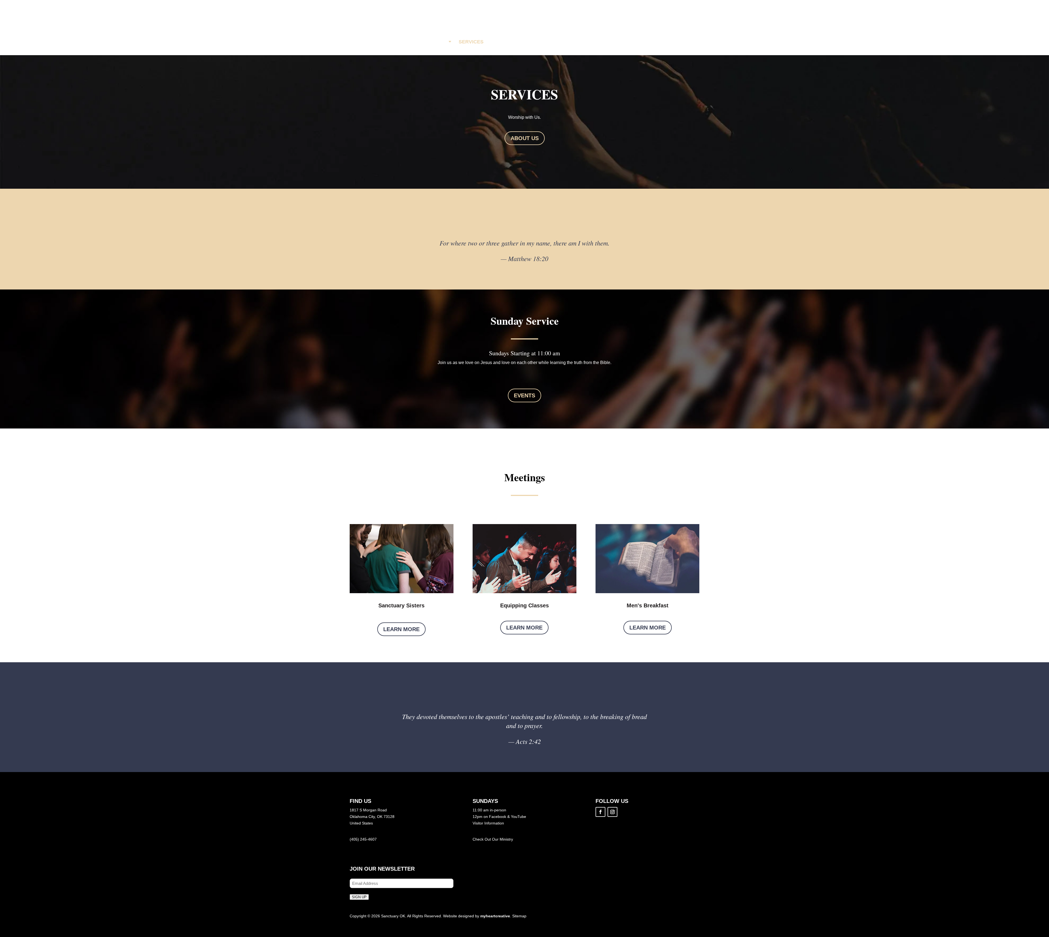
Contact (634, 42)
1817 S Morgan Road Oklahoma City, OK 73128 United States (372, 816)
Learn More (401, 629)
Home (410, 42)
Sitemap (519, 916)
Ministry (506, 839)
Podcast (575, 42)
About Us (525, 138)
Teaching (539, 42)
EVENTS (524, 395)
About (438, 42)
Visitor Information (488, 823)
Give (605, 42)
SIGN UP (359, 897)
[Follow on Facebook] (600, 812)
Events (505, 42)
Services (471, 42)
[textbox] (524, 354)
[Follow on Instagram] (612, 812)
